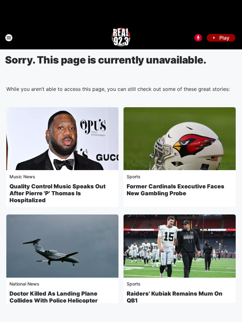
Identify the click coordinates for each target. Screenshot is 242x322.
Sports (134, 176)
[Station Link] (121, 38)
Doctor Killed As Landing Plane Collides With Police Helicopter (53, 297)
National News (24, 283)
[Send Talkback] (198, 38)
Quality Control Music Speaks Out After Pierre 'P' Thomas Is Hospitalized (57, 193)
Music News (22, 176)
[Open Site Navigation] (9, 38)
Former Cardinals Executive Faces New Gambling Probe (175, 190)
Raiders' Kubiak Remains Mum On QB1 (174, 297)
